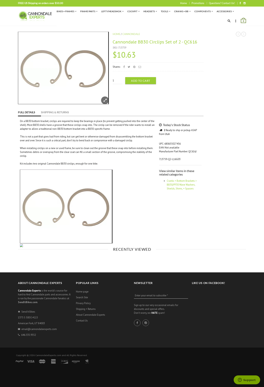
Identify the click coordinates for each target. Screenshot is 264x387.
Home (183, 3)
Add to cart (140, 80)
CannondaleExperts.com (48, 355)
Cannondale (131, 34)
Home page (82, 291)
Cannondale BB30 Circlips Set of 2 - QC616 (155, 42)
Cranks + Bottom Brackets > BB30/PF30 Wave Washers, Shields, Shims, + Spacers (182, 184)
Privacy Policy (83, 303)
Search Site (82, 297)
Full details (26, 112)
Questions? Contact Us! (222, 3)
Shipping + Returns (86, 309)
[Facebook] (240, 3)
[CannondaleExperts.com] (35, 16)
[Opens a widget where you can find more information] (246, 380)
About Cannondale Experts (90, 314)
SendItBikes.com (27, 302)
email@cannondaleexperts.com (39, 329)
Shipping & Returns (55, 112)
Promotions (198, 3)
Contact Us (82, 320)
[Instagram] (245, 3)
